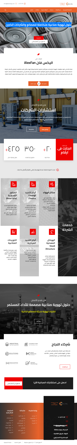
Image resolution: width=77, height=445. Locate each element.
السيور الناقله (20, 423)
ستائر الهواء (8, 423)
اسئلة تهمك (32, 418)
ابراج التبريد (21, 421)
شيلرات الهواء (8, 428)
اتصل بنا (33, 423)
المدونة (33, 421)
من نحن (33, 416)
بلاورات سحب (8, 425)
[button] (5, 10)
